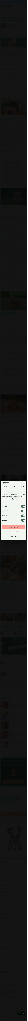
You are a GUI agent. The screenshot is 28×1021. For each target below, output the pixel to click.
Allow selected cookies (13, 532)
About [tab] (22, 486)
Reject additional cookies (13, 537)
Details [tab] (13, 486)
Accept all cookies (13, 527)
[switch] (23, 511)
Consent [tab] (5, 486)
